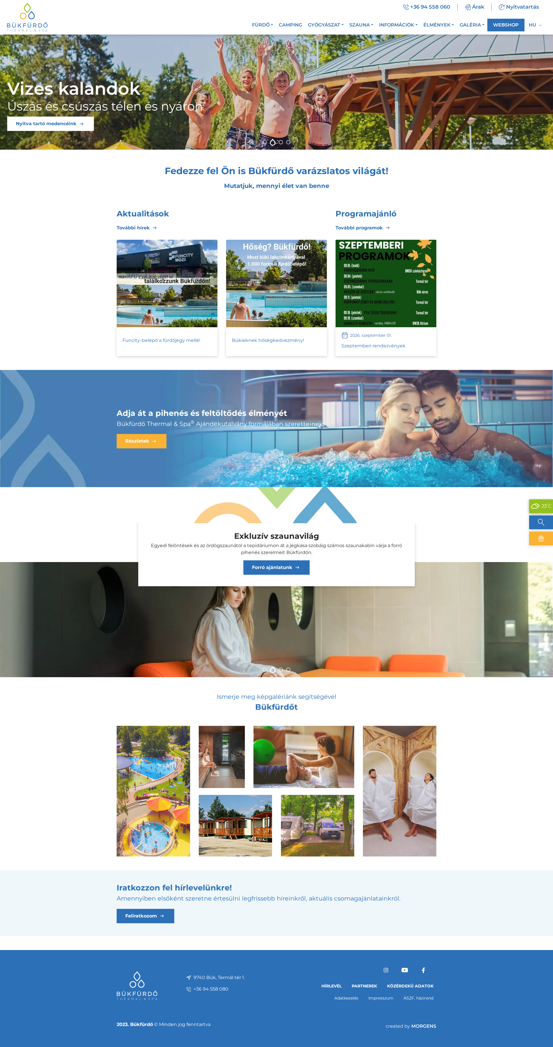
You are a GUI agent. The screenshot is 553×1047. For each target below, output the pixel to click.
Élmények (436, 25)
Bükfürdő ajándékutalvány (541, 538)
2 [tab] (272, 142)
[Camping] (317, 825)
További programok (359, 228)
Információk (396, 25)
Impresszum (380, 998)
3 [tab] (280, 142)
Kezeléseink (272, 560)
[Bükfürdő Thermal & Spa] (27, 17)
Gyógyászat (324, 25)
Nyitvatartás (522, 7)
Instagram (386, 970)
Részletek (28, 123)
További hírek (133, 228)
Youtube (404, 970)
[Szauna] (222, 756)
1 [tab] (264, 142)
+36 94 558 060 (430, 7)
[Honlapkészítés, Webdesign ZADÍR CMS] (411, 1026)
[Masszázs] (303, 756)
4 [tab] (288, 142)
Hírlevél (331, 986)
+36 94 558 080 (211, 989)
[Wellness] (399, 790)
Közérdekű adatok (410, 986)
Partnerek (364, 986)
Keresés (541, 522)
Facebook (423, 970)
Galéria (470, 25)
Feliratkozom (141, 916)
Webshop (506, 25)
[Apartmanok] (235, 825)
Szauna (359, 25)
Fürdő (261, 25)
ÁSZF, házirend (418, 998)
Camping (290, 25)
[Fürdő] (153, 790)
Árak (478, 7)
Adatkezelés (346, 998)
